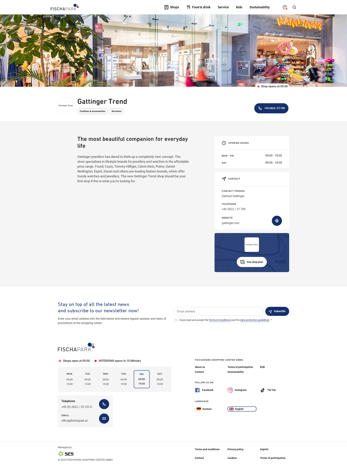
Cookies (232, 458)
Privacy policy (235, 449)
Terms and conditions (207, 449)
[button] (252, 262)
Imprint (264, 449)
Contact (199, 458)
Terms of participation (273, 458)
